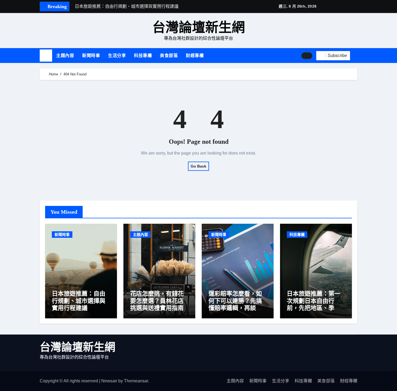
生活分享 (117, 55)
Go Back (198, 166)
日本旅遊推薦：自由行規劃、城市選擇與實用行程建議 (78, 300)
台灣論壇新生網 (198, 27)
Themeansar (136, 381)
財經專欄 (195, 55)
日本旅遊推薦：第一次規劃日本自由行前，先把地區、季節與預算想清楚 (313, 304)
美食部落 (169, 55)
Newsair (109, 381)
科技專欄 (143, 55)
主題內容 (65, 55)
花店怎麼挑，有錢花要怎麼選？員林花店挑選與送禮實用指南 (157, 300)
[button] (355, 55)
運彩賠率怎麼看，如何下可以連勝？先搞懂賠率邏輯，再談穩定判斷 (235, 304)
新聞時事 (91, 55)
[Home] (46, 55)
